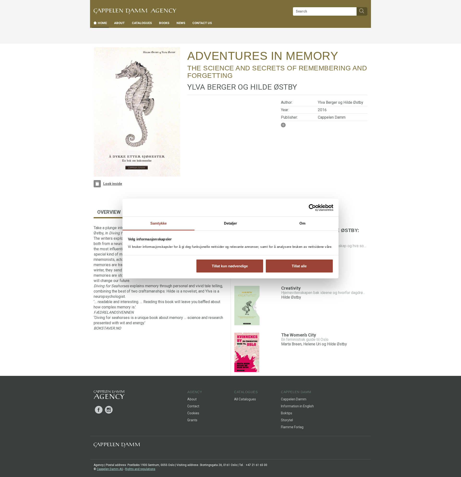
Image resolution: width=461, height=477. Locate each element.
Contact (193, 406)
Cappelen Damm (332, 117)
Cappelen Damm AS (110, 469)
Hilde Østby (353, 102)
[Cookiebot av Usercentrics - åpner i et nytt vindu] (312, 207)
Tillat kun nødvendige (230, 266)
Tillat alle (299, 266)
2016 (322, 110)
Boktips (286, 413)
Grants (192, 420)
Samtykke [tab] (158, 223)
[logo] (109, 396)
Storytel (287, 420)
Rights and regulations (140, 469)
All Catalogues (245, 399)
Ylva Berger (327, 102)
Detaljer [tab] (230, 223)
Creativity (291, 288)
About (192, 399)
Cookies (193, 413)
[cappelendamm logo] (117, 446)
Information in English (297, 406)
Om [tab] (302, 223)
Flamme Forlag (292, 427)
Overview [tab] (109, 212)
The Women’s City (298, 334)
